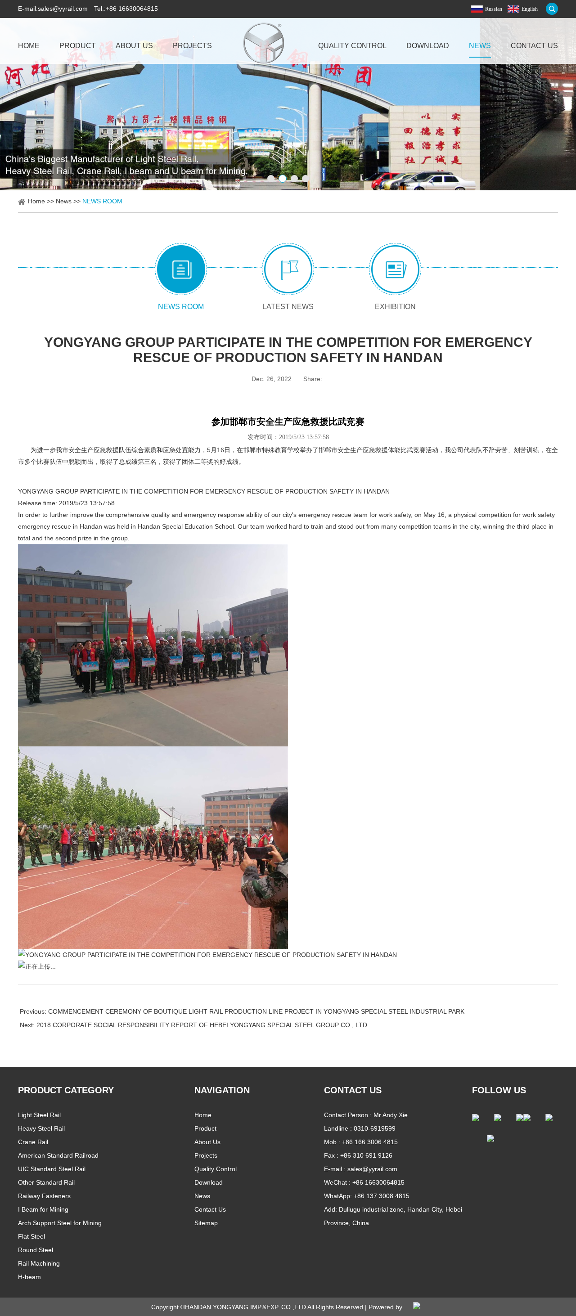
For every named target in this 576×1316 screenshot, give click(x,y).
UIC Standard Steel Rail (52, 1168)
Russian (493, 9)
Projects (192, 45)
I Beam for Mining (43, 1209)
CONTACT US (353, 1090)
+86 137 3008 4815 (382, 1195)
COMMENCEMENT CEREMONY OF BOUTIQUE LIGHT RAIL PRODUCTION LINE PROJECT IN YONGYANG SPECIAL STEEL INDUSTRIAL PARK (256, 1011)
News (480, 45)
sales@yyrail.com (63, 8)
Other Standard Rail (46, 1182)
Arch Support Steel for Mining (60, 1222)
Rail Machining (39, 1263)
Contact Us (534, 45)
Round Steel (35, 1249)
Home (29, 45)
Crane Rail (33, 1141)
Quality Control (352, 45)
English (530, 9)
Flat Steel (31, 1236)
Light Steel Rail (39, 1114)
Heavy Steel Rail (41, 1128)
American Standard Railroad (58, 1155)
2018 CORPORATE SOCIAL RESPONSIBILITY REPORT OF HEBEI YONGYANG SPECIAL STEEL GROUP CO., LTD (201, 1025)
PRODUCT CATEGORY (66, 1090)
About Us (134, 45)
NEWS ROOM (102, 201)
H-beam (29, 1276)
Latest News (288, 306)
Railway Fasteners (44, 1195)
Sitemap (206, 1222)
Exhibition (395, 306)
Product (77, 45)
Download (427, 45)
